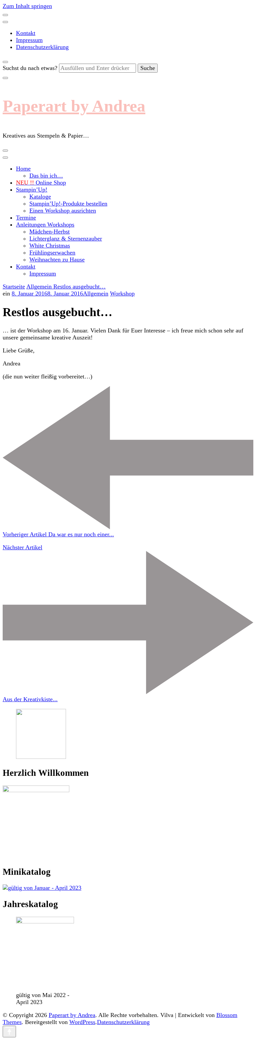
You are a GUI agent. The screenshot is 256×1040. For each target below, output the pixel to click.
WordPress (82, 1022)
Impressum (29, 40)
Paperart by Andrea (74, 106)
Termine (26, 217)
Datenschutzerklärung (42, 47)
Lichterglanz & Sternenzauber (65, 238)
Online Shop (41, 182)
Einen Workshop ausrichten (62, 210)
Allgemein (95, 293)
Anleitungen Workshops (45, 224)
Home (23, 168)
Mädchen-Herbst (49, 231)
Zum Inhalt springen (27, 6)
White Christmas (49, 245)
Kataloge (40, 196)
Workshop (122, 293)
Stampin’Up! (31, 189)
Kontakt (25, 33)
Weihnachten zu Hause (57, 259)
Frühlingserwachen (52, 252)
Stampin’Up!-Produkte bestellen (68, 203)
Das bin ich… (46, 175)
